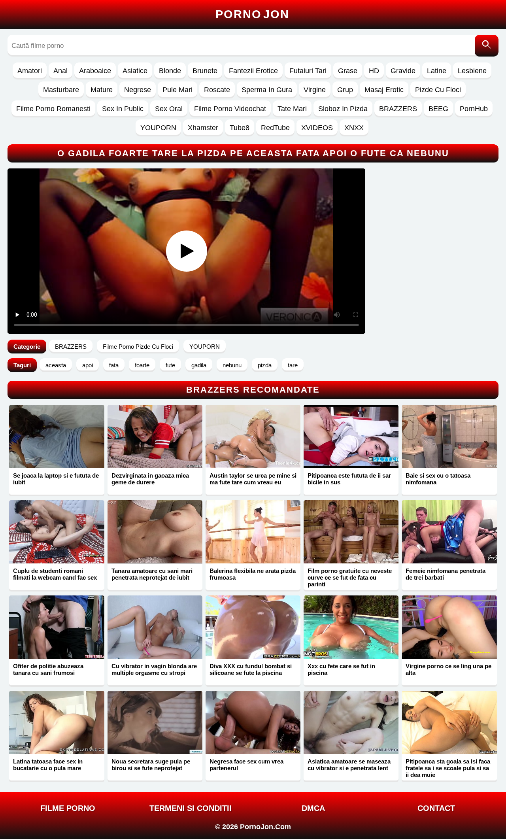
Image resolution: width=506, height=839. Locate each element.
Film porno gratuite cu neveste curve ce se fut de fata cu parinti (350, 577)
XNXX (354, 128)
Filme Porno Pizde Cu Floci (138, 346)
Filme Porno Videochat (230, 109)
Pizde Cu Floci (438, 90)
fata (114, 365)
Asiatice (135, 71)
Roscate (217, 90)
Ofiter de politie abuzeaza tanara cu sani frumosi (48, 669)
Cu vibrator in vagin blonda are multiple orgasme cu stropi (154, 669)
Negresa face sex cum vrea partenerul (246, 764)
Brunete (205, 71)
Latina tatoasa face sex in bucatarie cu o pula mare (48, 764)
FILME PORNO (67, 808)
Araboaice (95, 71)
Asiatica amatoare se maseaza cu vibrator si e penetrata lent (349, 764)
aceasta (55, 365)
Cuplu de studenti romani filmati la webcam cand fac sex (55, 574)
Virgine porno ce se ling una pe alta (448, 669)
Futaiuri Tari (308, 71)
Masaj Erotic (384, 90)
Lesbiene (472, 71)
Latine (436, 71)
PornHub (474, 109)
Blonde (170, 71)
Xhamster (203, 128)
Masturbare (61, 90)
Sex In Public (122, 109)
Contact (436, 808)
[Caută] (486, 46)
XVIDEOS (317, 128)
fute (170, 365)
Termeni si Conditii (190, 808)
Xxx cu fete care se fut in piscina (341, 669)
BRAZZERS (398, 109)
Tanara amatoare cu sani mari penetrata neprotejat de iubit (152, 574)
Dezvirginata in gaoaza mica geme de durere (150, 479)
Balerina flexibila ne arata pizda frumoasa (253, 574)
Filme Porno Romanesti (53, 109)
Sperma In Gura (267, 90)
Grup (345, 90)
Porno (252, 14)
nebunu (232, 365)
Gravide (403, 71)
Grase (347, 71)
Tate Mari (292, 109)
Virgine (315, 90)
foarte (142, 365)
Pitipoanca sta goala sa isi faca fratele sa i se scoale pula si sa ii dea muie (448, 768)
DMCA (313, 808)
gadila (198, 365)
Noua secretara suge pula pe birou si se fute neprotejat (150, 764)
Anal (60, 71)
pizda (265, 365)
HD (374, 71)
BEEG (438, 109)
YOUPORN (158, 128)
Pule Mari (177, 90)
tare (293, 365)
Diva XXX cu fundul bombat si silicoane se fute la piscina (251, 669)
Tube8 (239, 128)
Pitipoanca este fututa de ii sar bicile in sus (349, 479)
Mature (102, 90)
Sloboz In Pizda (343, 109)
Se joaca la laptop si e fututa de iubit (56, 479)
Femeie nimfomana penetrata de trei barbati (445, 574)
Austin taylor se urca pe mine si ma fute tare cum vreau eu (253, 479)
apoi (87, 365)
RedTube (275, 128)
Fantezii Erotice (253, 71)
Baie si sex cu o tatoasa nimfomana (438, 479)
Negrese (137, 90)
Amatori (29, 71)
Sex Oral (169, 109)
